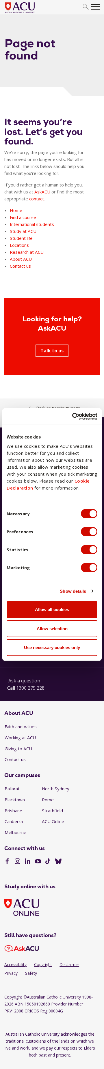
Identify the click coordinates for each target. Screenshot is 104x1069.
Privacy (11, 973)
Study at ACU (23, 231)
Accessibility (15, 964)
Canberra (14, 821)
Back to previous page (58, 408)
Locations (19, 245)
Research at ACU (27, 252)
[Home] (28, 13)
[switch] (89, 531)
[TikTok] (47, 861)
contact (36, 199)
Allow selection (52, 628)
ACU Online (53, 821)
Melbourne (15, 832)
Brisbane (13, 810)
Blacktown (15, 799)
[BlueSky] (58, 861)
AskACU (42, 192)
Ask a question (24, 680)
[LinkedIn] (27, 861)
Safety (31, 973)
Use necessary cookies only (52, 647)
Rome (48, 799)
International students (32, 224)
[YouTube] (38, 861)
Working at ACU (20, 737)
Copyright (43, 964)
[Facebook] (7, 861)
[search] (85, 7)
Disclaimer (69, 964)
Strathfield (52, 810)
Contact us (20, 266)
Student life (21, 238)
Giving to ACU (18, 748)
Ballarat (12, 788)
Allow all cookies (52, 609)
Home (16, 210)
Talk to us (52, 350)
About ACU (21, 259)
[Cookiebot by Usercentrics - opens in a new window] (73, 416)
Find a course (23, 217)
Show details (73, 591)
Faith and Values (21, 726)
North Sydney (55, 788)
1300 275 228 (30, 688)
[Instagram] (17, 861)
